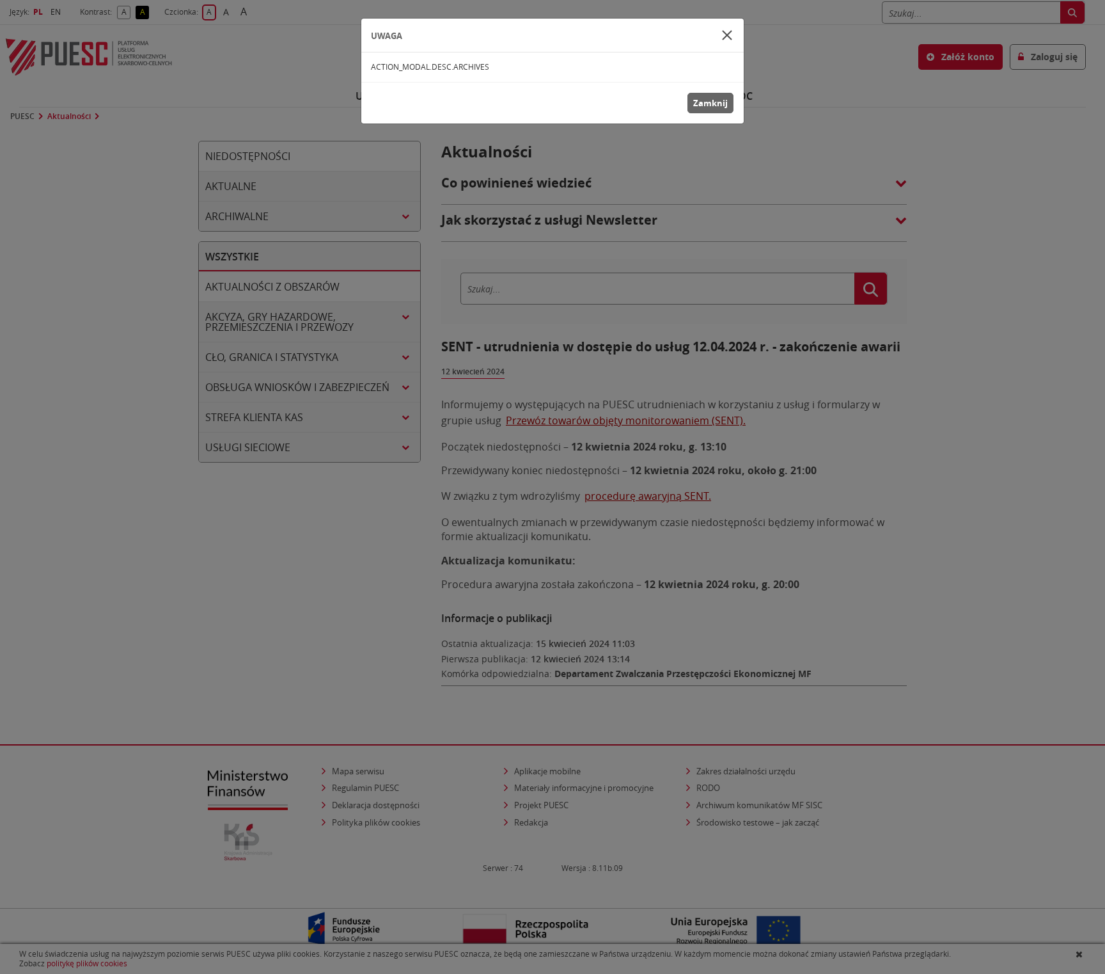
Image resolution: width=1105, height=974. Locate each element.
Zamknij (710, 103)
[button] (727, 35)
